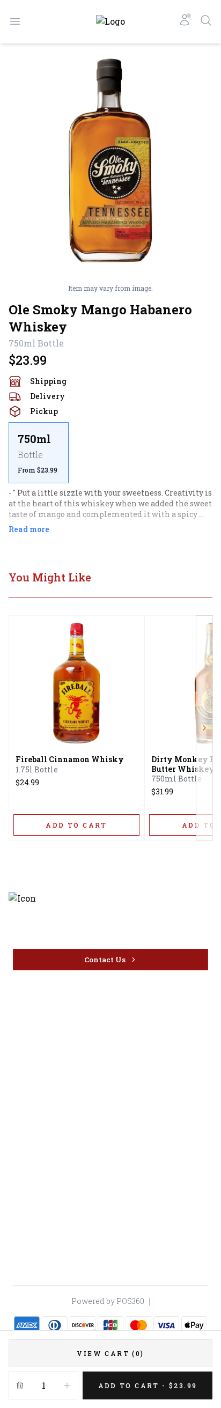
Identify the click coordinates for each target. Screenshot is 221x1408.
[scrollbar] (110, 452)
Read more (29, 529)
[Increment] (67, 1385)
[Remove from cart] (19, 1385)
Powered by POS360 (107, 1301)
